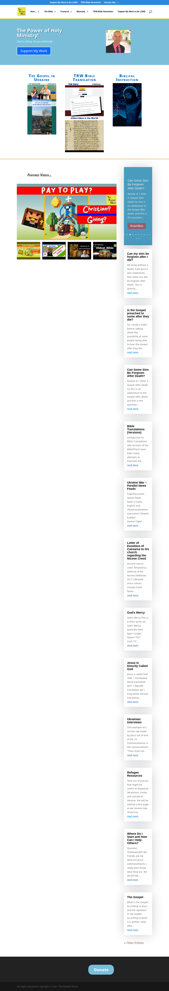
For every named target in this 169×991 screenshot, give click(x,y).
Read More (136, 226)
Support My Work (33, 51)
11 (136, 238)
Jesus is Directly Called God (137, 666)
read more (132, 292)
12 (139, 238)
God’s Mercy (136, 612)
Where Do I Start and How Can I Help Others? (137, 838)
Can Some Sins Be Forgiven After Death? (138, 184)
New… (34, 11)
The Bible (48, 11)
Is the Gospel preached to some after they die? (138, 315)
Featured (65, 11)
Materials (81, 11)
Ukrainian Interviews (134, 721)
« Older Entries (134, 943)
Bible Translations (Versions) (136, 429)
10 (149, 234)
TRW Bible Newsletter (91, 2)
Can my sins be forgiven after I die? (138, 257)
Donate (101, 969)
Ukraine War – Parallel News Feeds (137, 485)
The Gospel (135, 897)
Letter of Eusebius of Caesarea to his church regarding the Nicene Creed (138, 550)
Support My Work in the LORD (64, 2)
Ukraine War (110, 2)
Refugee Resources (134, 774)
